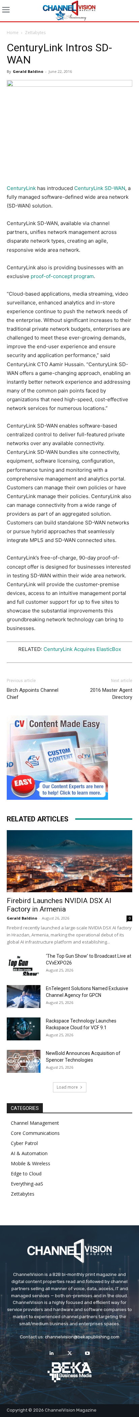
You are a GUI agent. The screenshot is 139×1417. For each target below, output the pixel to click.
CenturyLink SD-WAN (99, 188)
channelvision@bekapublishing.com (82, 1336)
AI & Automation (29, 1153)
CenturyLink (22, 188)
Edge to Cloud (26, 1173)
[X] (69, 1353)
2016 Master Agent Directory (111, 693)
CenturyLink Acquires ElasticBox (82, 649)
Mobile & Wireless (30, 1163)
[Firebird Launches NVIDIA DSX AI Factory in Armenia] (69, 861)
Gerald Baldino (28, 71)
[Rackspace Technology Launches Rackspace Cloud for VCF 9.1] (23, 1029)
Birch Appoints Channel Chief (32, 693)
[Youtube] (87, 1353)
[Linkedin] (51, 1353)
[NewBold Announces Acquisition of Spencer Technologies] (23, 1061)
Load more (67, 1087)
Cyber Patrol (24, 1143)
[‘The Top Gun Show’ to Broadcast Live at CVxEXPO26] (23, 964)
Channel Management (35, 1123)
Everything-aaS (27, 1183)
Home (13, 32)
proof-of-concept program (62, 276)
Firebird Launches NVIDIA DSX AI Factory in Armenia (59, 905)
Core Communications (35, 1133)
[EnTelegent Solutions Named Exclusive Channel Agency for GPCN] (23, 996)
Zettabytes (35, 32)
